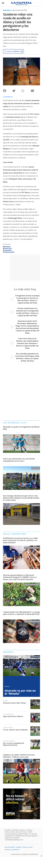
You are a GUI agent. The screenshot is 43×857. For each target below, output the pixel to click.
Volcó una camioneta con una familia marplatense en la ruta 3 (19, 460)
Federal (7, 686)
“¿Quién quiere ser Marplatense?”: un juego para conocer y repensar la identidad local (21, 613)
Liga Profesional (8, 714)
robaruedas (8, 250)
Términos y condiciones (12, 849)
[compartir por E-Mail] (35, 90)
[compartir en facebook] (7, 90)
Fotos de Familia (9, 847)
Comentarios (8, 97)
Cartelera (18, 847)
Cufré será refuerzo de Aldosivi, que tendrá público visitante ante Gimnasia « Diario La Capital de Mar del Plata (24, 343)
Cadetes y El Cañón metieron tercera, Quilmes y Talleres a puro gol (19, 756)
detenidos (7, 246)
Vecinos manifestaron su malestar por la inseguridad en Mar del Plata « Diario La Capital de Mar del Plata (24, 312)
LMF (38, 761)
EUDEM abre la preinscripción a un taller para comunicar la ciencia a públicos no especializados (20, 540)
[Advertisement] (25, 267)
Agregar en (14, 51)
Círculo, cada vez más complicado (15, 730)
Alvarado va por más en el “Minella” (20, 692)
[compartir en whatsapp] (26, 90)
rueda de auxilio (9, 252)
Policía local (8, 248)
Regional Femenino (9, 741)
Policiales (7, 10)
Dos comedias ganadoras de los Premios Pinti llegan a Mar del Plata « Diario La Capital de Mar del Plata (25, 357)
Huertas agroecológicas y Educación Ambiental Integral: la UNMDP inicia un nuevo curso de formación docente (20, 577)
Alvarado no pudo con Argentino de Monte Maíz (21, 428)
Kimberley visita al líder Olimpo (14, 703)
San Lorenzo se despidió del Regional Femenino (13, 744)
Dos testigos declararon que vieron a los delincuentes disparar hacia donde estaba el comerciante (21, 498)
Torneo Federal (8, 727)
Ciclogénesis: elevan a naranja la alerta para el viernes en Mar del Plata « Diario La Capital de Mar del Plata (25, 299)
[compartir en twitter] (17, 90)
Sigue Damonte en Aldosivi (13, 716)
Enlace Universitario (32, 548)
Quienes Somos (27, 847)
